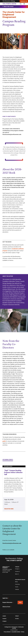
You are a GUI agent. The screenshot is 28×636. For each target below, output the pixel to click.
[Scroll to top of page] (26, 634)
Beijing (16, 581)
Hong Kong (17, 584)
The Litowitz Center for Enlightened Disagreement (14, 14)
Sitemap (22, 631)
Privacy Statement (7, 631)
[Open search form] (21, 4)
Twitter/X (17, 616)
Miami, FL (17, 574)
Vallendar (17, 589)
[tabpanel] (14, 489)
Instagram (4, 621)
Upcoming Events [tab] (8, 459)
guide (4, 441)
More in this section (8, 6)
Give (20, 602)
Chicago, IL (17, 568)
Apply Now (5, 598)
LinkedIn (4, 616)
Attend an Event (6, 606)
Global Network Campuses (20, 579)
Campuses (17, 566)
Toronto (16, 586)
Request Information (7, 602)
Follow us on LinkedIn (8, 549)
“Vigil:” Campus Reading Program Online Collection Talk (13, 472)
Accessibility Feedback (16, 631)
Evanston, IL (17, 571)
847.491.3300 (5, 572)
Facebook (4, 618)
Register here (8, 509)
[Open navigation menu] (24, 4)
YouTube (17, 618)
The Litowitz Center (9, 4)
